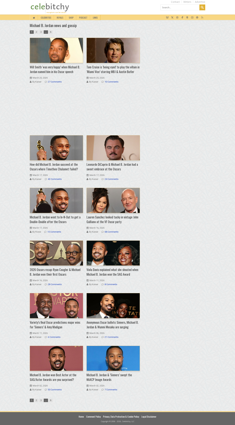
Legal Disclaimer (148, 416)
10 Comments (111, 81)
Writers (187, 2)
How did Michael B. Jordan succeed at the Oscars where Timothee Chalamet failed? (54, 166)
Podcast (83, 17)
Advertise (200, 2)
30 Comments (55, 389)
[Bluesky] (167, 17)
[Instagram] (177, 17)
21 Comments (111, 337)
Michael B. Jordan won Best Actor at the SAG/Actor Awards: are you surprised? (53, 377)
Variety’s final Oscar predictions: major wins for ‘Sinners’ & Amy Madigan (55, 324)
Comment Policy (93, 416)
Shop (71, 17)
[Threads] (187, 17)
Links (95, 17)
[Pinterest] (197, 17)
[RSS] (202, 17)
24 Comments (111, 179)
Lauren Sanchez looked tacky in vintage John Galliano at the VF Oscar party (112, 219)
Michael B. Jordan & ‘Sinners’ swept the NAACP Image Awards (109, 377)
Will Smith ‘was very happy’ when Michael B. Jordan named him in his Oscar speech (55, 69)
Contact (175, 2)
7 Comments (111, 389)
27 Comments (55, 81)
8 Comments (111, 284)
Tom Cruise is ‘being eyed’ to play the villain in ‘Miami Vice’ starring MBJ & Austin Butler (113, 69)
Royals (60, 17)
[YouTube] (192, 17)
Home (81, 416)
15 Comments (54, 232)
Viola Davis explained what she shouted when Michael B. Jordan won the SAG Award (112, 271)
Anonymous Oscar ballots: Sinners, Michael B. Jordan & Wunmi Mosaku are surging (112, 324)
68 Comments (111, 232)
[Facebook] (182, 17)
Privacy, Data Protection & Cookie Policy (121, 416)
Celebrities (46, 17)
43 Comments (55, 179)
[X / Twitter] (172, 17)
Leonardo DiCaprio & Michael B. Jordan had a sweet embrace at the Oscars (112, 166)
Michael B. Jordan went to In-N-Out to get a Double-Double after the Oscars (55, 219)
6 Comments (54, 337)
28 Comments (55, 284)
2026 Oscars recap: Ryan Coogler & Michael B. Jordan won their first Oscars (55, 271)
